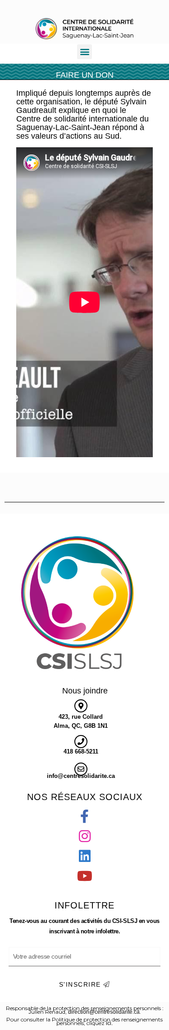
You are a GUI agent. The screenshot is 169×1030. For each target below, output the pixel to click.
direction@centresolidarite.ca (104, 1012)
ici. (109, 1023)
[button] (84, 51)
